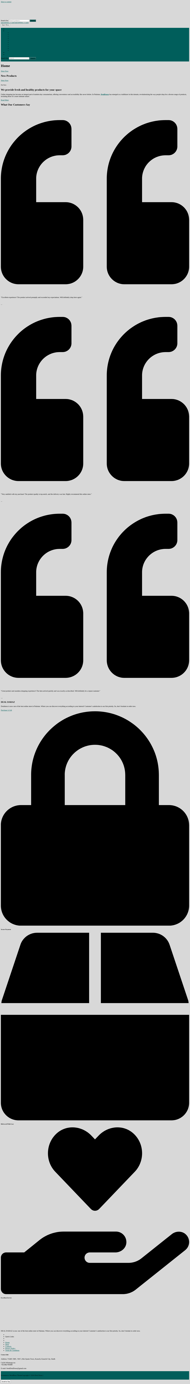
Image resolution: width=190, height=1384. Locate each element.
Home (6, 29)
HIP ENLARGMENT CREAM (15, 46)
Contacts (8, 1346)
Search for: (4, 20)
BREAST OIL (12, 39)
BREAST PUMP (13, 41)
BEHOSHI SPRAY (13, 33)
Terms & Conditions (12, 1350)
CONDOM (12, 43)
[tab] (5, 25)
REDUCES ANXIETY (14, 50)
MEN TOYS (12, 48)
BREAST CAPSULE (13, 35)
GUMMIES (12, 44)
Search (33, 20)
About (6, 52)
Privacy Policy (10, 1348)
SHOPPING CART (15, 23)
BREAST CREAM (13, 37)
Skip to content (6, 2)
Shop (6, 31)
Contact (7, 54)
